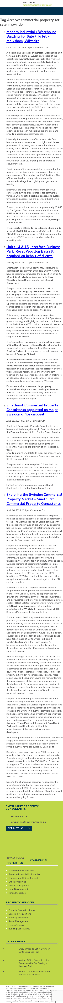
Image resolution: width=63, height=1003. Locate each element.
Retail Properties (17, 892)
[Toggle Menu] (53, 11)
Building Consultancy (19, 928)
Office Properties (17, 881)
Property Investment (19, 917)
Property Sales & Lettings (22, 910)
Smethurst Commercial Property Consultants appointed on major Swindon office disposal (32, 410)
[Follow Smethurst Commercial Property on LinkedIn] (53, 3)
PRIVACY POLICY (15, 857)
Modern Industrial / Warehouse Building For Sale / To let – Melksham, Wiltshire (31, 36)
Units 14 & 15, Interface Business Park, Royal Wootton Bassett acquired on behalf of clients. (33, 251)
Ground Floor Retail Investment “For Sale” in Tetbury (35, 973)
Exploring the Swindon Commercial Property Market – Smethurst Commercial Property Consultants (34, 499)
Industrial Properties (19, 885)
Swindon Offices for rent (21, 870)
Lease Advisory (16, 925)
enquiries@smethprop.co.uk (37, 5)
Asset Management (19, 921)
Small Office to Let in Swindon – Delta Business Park (35, 950)
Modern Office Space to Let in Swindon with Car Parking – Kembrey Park (34, 963)
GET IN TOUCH (16, 828)
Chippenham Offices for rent (23, 878)
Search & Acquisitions (20, 913)
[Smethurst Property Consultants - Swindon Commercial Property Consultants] (14, 3)
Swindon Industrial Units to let (24, 874)
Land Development (18, 889)
